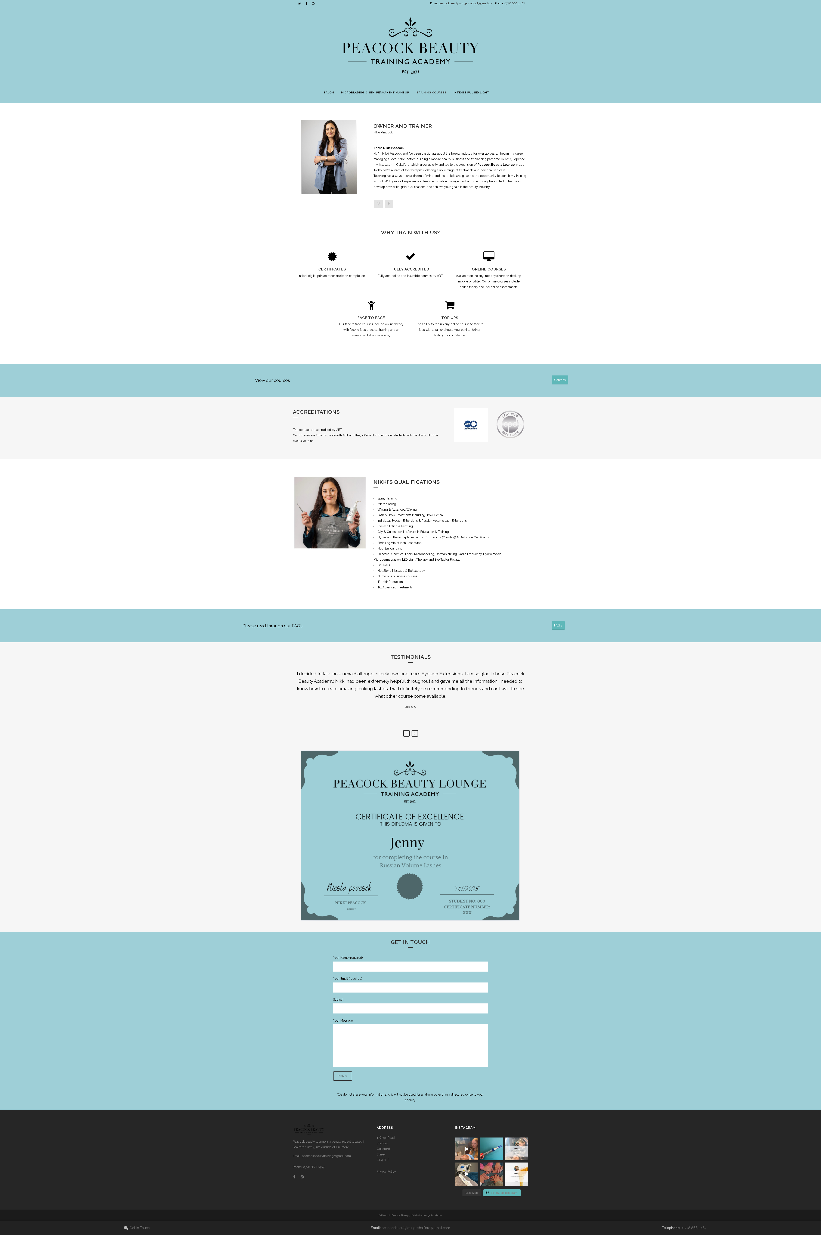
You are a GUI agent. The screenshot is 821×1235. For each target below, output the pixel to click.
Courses (560, 380)
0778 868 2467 (514, 3)
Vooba (438, 1215)
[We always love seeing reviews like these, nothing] (516, 1149)
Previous (406, 733)
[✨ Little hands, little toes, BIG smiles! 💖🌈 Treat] (491, 1174)
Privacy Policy (386, 1171)
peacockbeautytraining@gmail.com (326, 1156)
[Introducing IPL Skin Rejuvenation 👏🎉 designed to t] (466, 1174)
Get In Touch (140, 1228)
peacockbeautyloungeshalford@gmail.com (467, 3)
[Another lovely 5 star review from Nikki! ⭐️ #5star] (516, 1174)
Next (415, 733)
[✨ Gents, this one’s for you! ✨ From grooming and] (466, 1149)
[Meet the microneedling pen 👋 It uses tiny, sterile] (491, 1149)
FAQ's (558, 625)
